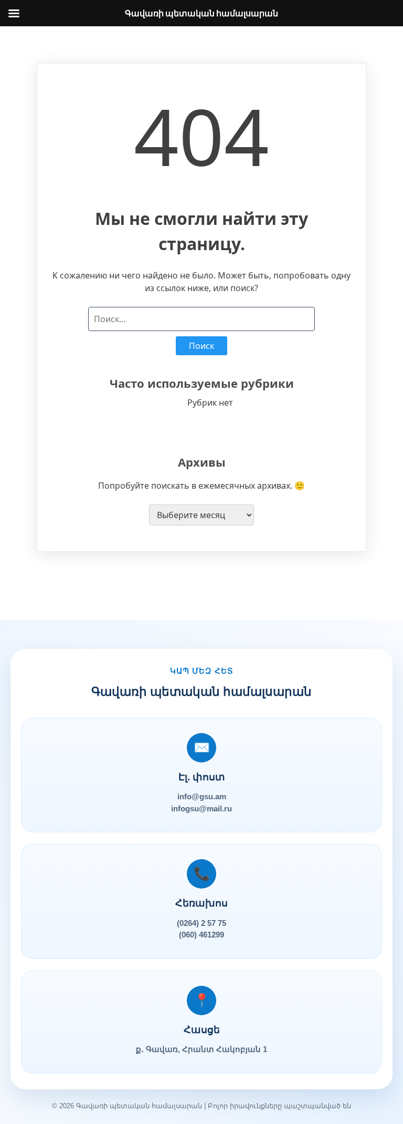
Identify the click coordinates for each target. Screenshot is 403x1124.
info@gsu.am (201, 796)
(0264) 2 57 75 (201, 923)
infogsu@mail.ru (201, 808)
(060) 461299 (201, 934)
